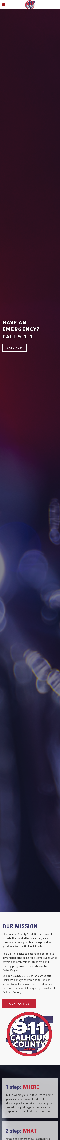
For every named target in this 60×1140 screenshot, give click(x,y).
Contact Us (19, 1003)
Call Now (14, 347)
